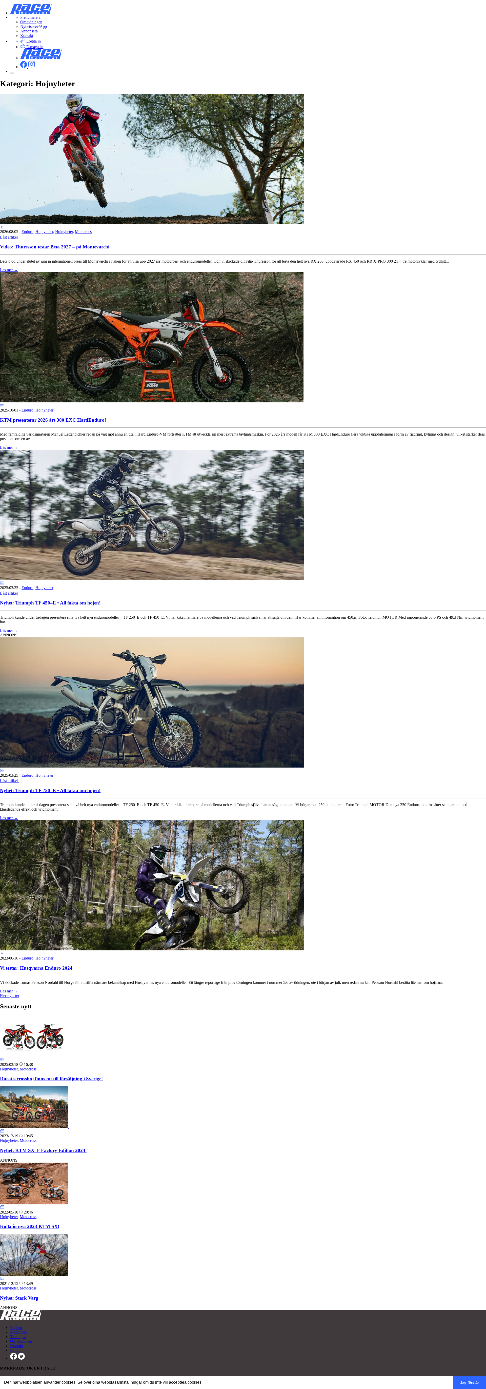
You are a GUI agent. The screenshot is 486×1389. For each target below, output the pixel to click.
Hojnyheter (44, 231)
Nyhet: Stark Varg (19, 1298)
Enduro (27, 231)
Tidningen (18, 1337)
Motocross (83, 231)
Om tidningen (31, 22)
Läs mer (9, 270)
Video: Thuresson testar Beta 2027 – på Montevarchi (54, 246)
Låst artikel (9, 237)
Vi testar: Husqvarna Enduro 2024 (36, 968)
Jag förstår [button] (469, 1382)
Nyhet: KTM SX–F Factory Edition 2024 (43, 1150)
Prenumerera (30, 17)
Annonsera (29, 31)
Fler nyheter (9, 995)
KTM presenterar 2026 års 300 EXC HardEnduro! (53, 420)
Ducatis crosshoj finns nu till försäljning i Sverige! (51, 1078)
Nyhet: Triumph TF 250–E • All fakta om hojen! (50, 790)
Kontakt (26, 35)
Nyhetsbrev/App (33, 26)
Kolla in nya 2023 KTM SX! (29, 1226)
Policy (15, 1350)
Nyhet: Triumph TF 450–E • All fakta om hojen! (50, 602)
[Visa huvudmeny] (12, 72)
